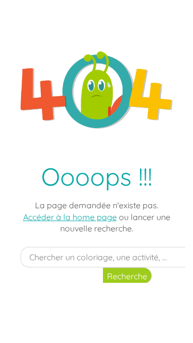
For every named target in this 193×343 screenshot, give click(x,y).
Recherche (127, 276)
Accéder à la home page (70, 217)
